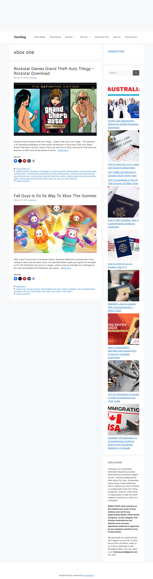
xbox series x (67, 291)
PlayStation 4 (35, 171)
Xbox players (36, 291)
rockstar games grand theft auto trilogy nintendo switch (48, 173)
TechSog (20, 37)
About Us (116, 37)
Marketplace (21, 286)
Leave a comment (23, 181)
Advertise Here (131, 37)
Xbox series (46, 291)
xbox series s (57, 291)
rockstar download (58, 171)
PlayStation (18, 291)
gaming (65, 289)
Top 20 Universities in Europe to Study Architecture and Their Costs (123, 397)
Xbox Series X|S (71, 178)
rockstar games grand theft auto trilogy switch (48, 176)
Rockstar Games (72, 171)
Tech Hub (83, 37)
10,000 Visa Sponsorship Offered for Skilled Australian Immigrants (123, 124)
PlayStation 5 (45, 171)
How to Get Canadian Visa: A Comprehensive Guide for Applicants (123, 223)
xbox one (60, 178)
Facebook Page (116, 51)
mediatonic (72, 289)
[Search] (136, 73)
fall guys (37, 289)
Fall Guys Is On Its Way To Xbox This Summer (55, 195)
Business (68, 37)
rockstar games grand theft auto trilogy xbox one (37, 178)
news (80, 289)
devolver (30, 289)
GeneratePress (88, 575)
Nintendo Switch (22, 171)
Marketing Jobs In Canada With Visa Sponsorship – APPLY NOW (122, 307)
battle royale (21, 289)
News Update (39, 37)
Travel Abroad (55, 37)
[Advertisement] (67, 15)
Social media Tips (102, 37)
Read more (63, 150)
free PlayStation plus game (51, 289)
